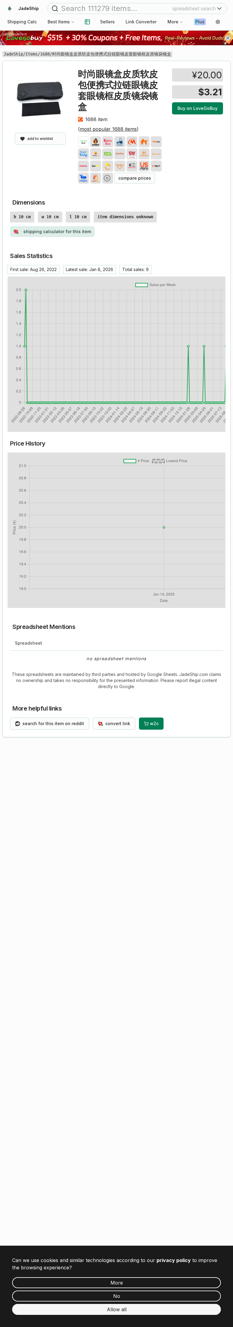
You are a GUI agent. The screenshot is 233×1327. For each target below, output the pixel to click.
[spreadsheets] (87, 22)
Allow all (117, 1309)
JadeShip (13, 54)
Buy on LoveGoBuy (197, 108)
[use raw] (107, 178)
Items (31, 54)
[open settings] (218, 22)
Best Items (59, 21)
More (172, 21)
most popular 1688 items (108, 129)
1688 (45, 54)
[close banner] (228, 38)
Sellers (107, 21)
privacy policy (174, 1260)
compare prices (134, 178)
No (116, 1296)
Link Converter (141, 21)
